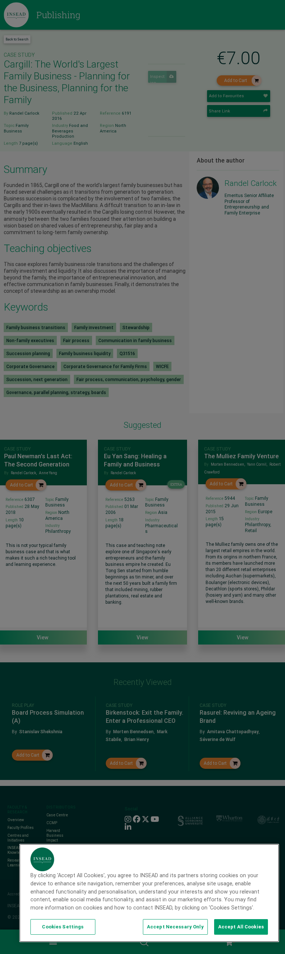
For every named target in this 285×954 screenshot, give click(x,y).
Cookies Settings (62, 927)
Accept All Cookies (241, 927)
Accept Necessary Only (175, 927)
